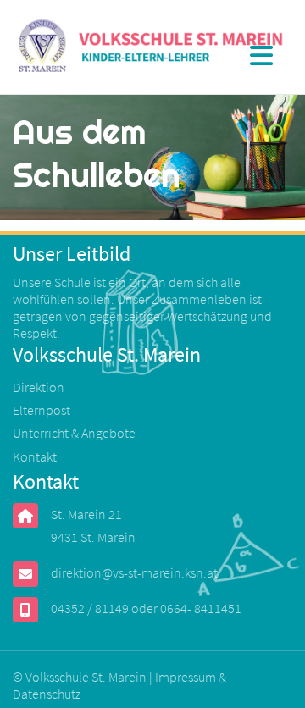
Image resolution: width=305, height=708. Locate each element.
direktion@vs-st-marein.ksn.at (134, 572)
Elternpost (41, 409)
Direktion (38, 387)
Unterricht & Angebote (74, 432)
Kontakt (35, 456)
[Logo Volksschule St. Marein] (152, 47)
